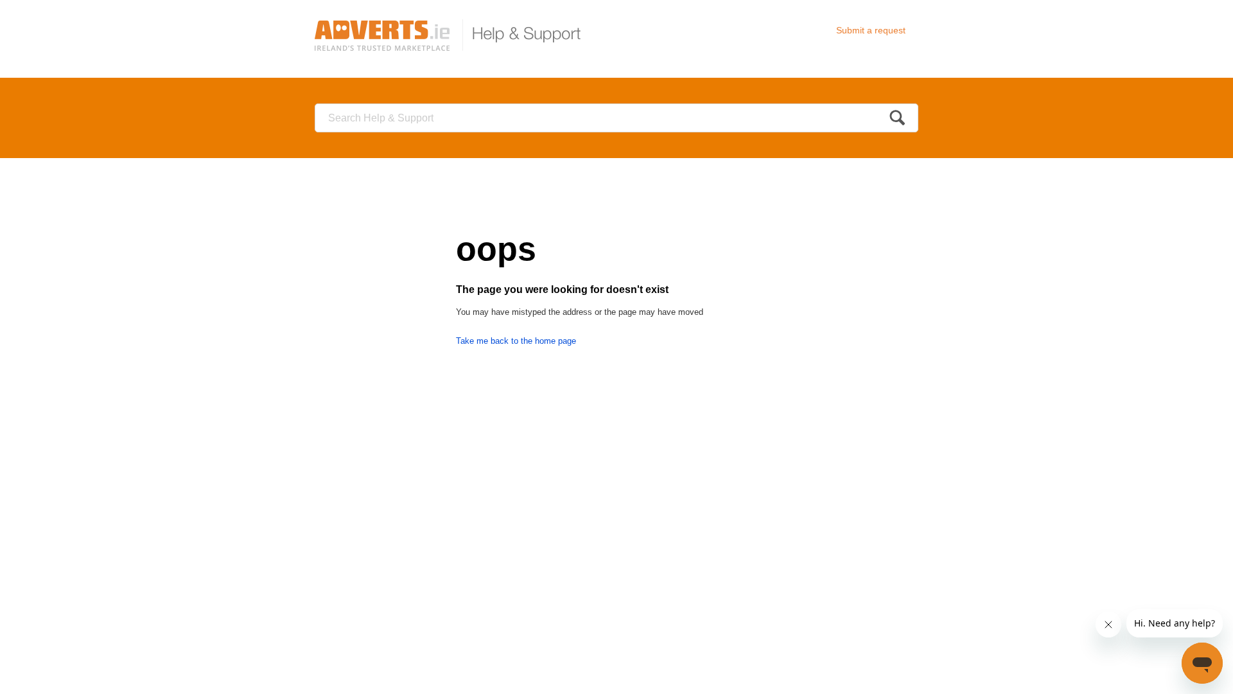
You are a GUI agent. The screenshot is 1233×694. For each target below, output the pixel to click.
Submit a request (870, 30)
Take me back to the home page (516, 341)
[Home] (453, 35)
